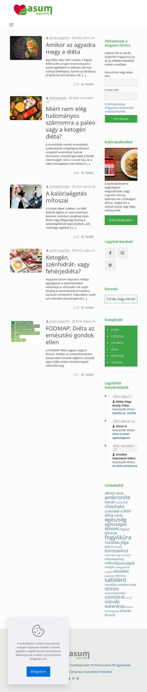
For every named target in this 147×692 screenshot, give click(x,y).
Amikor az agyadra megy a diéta (71, 48)
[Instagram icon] (77, 678)
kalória (109, 546)
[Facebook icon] (69, 678)
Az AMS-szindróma (124, 466)
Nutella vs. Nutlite (124, 413)
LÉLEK (114, 349)
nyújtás (108, 572)
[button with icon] (110, 253)
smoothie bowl (126, 584)
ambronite (117, 497)
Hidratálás (112, 542)
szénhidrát (115, 597)
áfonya (129, 607)
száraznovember (115, 593)
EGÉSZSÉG (117, 336)
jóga (125, 542)
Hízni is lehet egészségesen (121, 436)
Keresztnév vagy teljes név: (119, 74)
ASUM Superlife (59, 38)
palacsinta (110, 576)
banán (110, 502)
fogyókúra (118, 537)
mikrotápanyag (114, 559)
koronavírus (116, 550)
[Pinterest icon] (73, 678)
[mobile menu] (11, 24)
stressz (112, 589)
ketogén (118, 546)
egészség (116, 519)
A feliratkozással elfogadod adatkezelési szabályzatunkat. (119, 107)
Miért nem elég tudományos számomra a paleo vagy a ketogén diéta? (70, 122)
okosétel (121, 571)
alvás (120, 493)
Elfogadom (38, 671)
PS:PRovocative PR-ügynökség (111, 665)
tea (126, 597)
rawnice (120, 575)
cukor (125, 510)
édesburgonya (112, 611)
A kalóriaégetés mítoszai (66, 196)
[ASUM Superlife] (33, 9)
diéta (109, 515)
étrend (110, 615)
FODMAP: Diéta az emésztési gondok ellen (70, 335)
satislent (115, 579)
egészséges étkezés (116, 526)
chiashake (114, 506)
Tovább (89, 84)
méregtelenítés (122, 567)
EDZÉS (115, 330)
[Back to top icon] (129, 684)
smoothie (111, 584)
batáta (120, 502)
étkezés (125, 610)
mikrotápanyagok (120, 562)
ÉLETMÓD (117, 343)
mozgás (109, 567)
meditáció (126, 555)
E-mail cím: (112, 90)
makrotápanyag (112, 555)
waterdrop (115, 606)
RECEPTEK (117, 356)
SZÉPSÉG (116, 362)
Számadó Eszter (59, 186)
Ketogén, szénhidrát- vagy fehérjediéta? (67, 264)
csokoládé (112, 511)
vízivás (112, 601)
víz (130, 597)
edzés (118, 515)
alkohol (110, 493)
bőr (126, 502)
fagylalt (125, 529)
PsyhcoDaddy (57, 98)
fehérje (111, 533)
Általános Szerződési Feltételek (91, 672)
